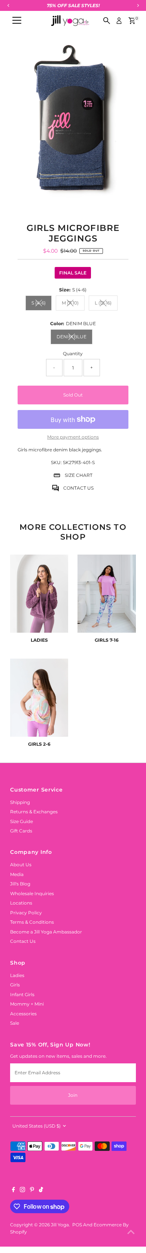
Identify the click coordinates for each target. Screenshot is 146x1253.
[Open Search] (106, 20)
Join (72, 1095)
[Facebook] (13, 1191)
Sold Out (73, 395)
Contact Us (23, 941)
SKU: (56, 462)
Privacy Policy (26, 912)
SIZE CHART (78, 475)
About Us (20, 864)
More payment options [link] (73, 437)
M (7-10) (73, 304)
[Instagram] (22, 1191)
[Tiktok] (41, 1191)
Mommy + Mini (27, 1004)
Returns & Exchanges (34, 811)
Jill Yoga (60, 1224)
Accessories (23, 1013)
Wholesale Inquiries (32, 893)
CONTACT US (78, 488)
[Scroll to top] (131, 1232)
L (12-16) (106, 304)
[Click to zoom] (123, 55)
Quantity (73, 353)
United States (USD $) (36, 1126)
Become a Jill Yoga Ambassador (46, 932)
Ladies (17, 975)
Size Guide (21, 821)
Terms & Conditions (32, 922)
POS (77, 1224)
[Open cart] (132, 20)
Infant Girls (22, 994)
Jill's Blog (20, 884)
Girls (15, 985)
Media (17, 874)
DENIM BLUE (74, 337)
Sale (14, 1023)
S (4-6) (41, 304)
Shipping (20, 802)
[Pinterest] (32, 1191)
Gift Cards (21, 831)
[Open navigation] (17, 20)
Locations (21, 903)
